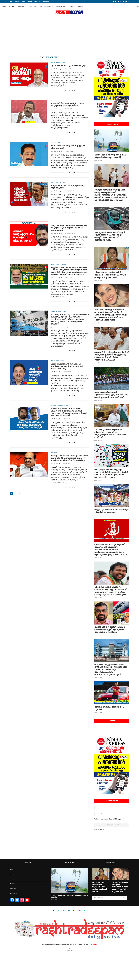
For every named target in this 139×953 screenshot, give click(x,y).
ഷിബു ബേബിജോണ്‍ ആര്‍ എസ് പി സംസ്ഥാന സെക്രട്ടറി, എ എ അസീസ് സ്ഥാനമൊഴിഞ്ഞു (67, 366)
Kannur (52, 264)
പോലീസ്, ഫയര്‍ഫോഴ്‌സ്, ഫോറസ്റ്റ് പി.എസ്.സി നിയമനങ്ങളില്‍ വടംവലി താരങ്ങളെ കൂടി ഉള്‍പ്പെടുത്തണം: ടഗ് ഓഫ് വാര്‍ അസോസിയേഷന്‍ (68, 412)
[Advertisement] (69, 35)
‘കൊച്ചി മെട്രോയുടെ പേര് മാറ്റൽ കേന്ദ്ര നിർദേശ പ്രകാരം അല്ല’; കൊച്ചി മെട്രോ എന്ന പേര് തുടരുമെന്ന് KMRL (109, 236)
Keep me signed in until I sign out (110, 819)
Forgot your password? (99, 829)
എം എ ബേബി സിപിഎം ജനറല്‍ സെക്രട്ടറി (69, 66)
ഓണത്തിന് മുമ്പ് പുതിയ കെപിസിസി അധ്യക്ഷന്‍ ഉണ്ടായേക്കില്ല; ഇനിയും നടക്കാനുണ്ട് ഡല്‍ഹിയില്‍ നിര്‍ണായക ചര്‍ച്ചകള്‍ (111, 356)
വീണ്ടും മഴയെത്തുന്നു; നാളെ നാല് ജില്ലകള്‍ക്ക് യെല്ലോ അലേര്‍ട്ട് (110, 156)
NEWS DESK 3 (56, 327)
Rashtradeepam (54, 452)
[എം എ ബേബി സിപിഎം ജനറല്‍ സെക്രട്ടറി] (29, 74)
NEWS (11, 6)
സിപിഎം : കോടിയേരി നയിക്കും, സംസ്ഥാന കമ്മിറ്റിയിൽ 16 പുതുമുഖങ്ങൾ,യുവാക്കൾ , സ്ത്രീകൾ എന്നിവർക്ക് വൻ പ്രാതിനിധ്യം (69, 458)
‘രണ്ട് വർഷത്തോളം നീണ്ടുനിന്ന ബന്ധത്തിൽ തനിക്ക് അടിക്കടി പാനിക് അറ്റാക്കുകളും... (120, 887)
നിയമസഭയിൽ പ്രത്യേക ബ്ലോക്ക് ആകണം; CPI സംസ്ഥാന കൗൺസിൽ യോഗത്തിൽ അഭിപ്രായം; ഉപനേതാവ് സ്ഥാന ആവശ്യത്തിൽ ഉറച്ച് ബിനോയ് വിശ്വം (111, 549)
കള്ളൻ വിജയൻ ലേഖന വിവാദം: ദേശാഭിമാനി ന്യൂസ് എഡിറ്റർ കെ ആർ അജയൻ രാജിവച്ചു (109, 629)
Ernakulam (53, 311)
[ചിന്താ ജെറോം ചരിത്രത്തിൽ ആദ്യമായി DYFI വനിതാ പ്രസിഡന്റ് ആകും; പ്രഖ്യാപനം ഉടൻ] (111, 258)
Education (60, 6)
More (80, 6)
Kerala (52, 62)
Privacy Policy (37, 1)
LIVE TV (72, 6)
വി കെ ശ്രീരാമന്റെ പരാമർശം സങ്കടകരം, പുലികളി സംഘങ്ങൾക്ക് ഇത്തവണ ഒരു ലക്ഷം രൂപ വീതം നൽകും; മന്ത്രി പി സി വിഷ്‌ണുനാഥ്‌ (110, 591)
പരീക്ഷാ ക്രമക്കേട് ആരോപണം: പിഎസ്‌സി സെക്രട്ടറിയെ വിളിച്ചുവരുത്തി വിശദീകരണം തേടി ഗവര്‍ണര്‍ (110, 433)
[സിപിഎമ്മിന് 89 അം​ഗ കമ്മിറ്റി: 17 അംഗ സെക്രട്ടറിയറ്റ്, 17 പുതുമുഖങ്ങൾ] (29, 111)
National (58, 62)
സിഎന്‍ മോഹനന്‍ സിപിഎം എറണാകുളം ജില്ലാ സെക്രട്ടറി (68, 186)
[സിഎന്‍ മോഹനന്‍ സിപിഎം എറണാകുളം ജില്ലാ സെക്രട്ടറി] (29, 194)
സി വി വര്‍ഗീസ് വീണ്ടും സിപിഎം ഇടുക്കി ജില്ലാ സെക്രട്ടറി (68, 147)
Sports (67, 405)
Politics (32, 6)
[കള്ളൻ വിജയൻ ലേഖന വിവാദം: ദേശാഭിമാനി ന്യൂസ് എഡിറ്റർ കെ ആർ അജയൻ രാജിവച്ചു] (111, 613)
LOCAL (52, 142)
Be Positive (53, 405)
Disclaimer (30, 1)
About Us (17, 1)
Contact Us (23, 1)
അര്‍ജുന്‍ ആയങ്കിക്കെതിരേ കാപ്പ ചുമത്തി (109, 708)
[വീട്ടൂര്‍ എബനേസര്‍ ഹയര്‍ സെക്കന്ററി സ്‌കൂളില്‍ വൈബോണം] (111, 495)
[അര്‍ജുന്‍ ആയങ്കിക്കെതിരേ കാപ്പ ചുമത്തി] (111, 692)
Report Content (46, 1)
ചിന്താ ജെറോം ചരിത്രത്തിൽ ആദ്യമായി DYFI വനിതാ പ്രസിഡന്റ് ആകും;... (99, 887)
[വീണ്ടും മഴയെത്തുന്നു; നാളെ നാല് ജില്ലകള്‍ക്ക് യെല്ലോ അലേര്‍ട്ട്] (111, 140)
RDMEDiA (94, 944)
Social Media (45, 6)
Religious (64, 264)
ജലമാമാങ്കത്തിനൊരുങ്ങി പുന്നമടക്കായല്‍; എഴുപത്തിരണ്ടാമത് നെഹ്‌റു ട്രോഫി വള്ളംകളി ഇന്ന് (111, 395)
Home (11, 1)
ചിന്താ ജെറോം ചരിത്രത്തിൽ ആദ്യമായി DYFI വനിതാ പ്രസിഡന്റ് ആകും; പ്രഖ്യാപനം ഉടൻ (110, 275)
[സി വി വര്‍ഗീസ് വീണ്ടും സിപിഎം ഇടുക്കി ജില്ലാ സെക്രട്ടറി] (29, 154)
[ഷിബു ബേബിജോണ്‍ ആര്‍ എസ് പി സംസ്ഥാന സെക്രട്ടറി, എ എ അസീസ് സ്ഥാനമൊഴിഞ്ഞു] (29, 372)
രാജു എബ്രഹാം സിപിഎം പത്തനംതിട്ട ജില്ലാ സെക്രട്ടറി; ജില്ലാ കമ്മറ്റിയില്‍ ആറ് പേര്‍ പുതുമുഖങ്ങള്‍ (69, 227)
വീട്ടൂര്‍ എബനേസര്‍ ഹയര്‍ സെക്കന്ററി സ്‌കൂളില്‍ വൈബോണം (111, 510)
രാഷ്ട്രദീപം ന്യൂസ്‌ (57, 69)
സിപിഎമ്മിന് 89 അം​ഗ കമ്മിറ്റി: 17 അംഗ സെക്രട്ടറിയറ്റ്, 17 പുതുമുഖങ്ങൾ (67, 104)
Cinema (21, 6)
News (64, 311)
